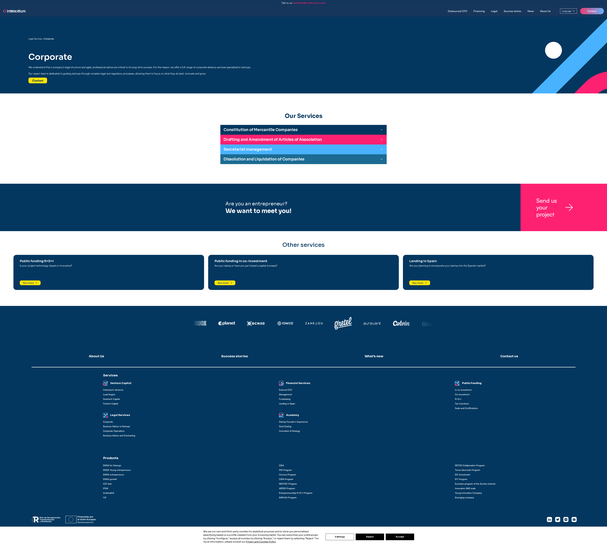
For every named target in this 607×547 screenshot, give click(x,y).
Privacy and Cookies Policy (261, 541)
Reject (370, 536)
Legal (494, 11)
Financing (479, 11)
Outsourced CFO (457, 11)
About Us (545, 11)
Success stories (512, 11)
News (530, 11)
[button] (479, 11)
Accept (400, 536)
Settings (340, 536)
